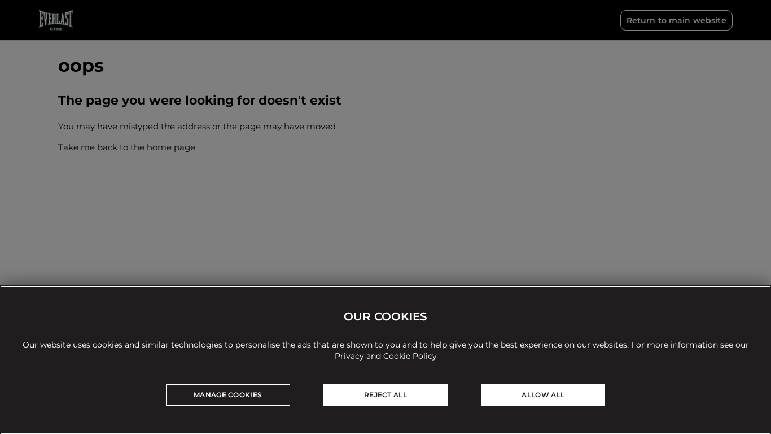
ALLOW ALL (543, 394)
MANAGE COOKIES (228, 394)
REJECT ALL (385, 394)
